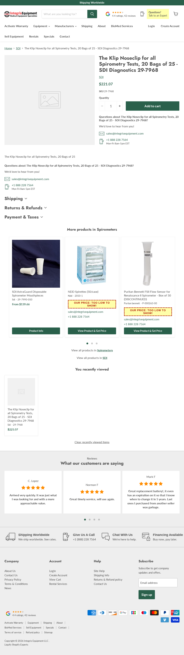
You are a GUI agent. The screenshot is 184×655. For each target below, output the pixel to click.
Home (8, 48)
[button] (85, 519)
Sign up (146, 595)
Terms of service (12, 632)
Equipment (40, 26)
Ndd (70, 295)
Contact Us (11, 575)
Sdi (13, 299)
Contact (65, 36)
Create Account (170, 26)
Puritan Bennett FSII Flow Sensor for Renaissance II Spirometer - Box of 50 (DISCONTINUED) (147, 295)
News (7, 588)
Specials (49, 36)
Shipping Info (101, 575)
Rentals (33, 36)
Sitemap (48, 632)
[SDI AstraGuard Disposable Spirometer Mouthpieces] (36, 264)
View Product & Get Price (92, 330)
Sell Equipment (14, 36)
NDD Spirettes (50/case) (83, 291)
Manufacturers (65, 26)
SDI (18, 48)
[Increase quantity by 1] (120, 106)
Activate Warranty (16, 26)
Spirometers (105, 350)
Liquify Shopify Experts (16, 644)
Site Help (99, 570)
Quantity (104, 97)
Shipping (86, 26)
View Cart (55, 579)
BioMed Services (122, 26)
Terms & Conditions (16, 583)
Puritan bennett (132, 303)
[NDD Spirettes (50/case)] (92, 264)
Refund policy (33, 632)
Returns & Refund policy (108, 579)
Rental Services (58, 583)
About (102, 26)
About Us (10, 570)
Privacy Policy (12, 579)
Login (151, 26)
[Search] (92, 14)
